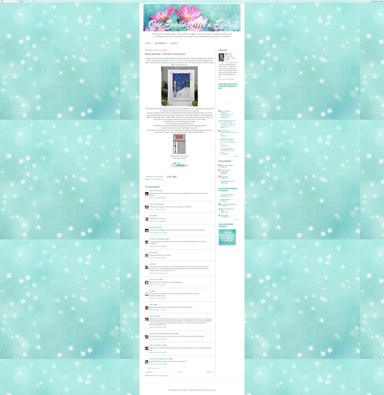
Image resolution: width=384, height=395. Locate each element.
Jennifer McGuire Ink (228, 121)
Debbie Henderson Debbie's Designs (161, 333)
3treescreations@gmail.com (158, 359)
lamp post (160, 179)
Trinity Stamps (225, 199)
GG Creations (225, 131)
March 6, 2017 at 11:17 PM (157, 273)
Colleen (230, 54)
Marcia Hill (152, 316)
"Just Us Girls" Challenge (226, 171)
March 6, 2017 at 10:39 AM (158, 246)
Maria (151, 252)
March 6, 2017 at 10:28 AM (158, 232)
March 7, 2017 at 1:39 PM (157, 298)
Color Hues (224, 176)
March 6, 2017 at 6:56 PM (157, 258)
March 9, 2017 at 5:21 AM (157, 352)
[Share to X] (172, 177)
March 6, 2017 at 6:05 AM (157, 198)
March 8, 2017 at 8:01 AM (157, 327)
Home (148, 43)
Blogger (213, 390)
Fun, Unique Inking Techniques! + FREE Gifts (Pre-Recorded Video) (228, 124)
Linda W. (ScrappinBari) (157, 239)
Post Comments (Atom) (161, 375)
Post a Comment (152, 368)
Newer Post (149, 372)
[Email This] (168, 177)
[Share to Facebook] (174, 177)
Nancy (151, 304)
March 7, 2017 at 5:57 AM (157, 285)
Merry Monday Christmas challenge (177, 60)
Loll (150, 264)
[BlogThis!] (170, 177)
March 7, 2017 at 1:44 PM (157, 310)
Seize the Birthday (227, 165)
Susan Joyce (153, 190)
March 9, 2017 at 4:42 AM (157, 339)
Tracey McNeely (154, 204)
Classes (174, 43)
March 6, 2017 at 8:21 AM (157, 209)
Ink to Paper (225, 215)
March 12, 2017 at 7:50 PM (158, 364)
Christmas (153, 179)
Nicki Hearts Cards (227, 139)
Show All (236, 156)
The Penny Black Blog (228, 204)
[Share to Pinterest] (176, 177)
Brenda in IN (153, 227)
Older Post (210, 372)
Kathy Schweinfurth (156, 345)
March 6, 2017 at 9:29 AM (157, 221)
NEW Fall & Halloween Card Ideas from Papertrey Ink (228, 142)
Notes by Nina (154, 279)
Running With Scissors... (225, 111)
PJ (150, 291)
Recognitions (160, 43)
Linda (151, 215)
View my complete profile (226, 79)
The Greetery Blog (227, 149)
